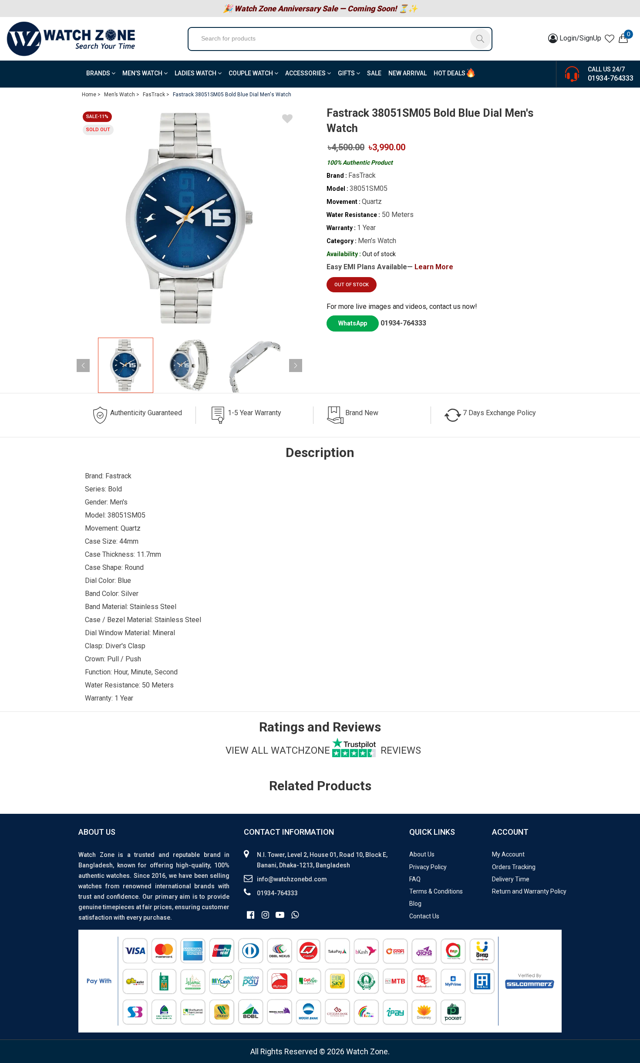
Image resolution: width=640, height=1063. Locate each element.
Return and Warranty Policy (529, 891)
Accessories (306, 73)
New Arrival (407, 73)
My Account (508, 854)
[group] (189, 218)
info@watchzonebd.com (292, 879)
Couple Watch (251, 73)
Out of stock (351, 285)
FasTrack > (156, 94)
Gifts (347, 73)
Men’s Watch (143, 73)
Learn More (433, 267)
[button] (295, 365)
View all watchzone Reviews (323, 750)
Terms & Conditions (436, 891)
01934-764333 (610, 78)
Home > (91, 94)
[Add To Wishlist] (287, 120)
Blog (415, 903)
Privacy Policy (428, 866)
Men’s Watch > (121, 94)
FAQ (415, 879)
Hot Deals (449, 73)
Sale (374, 73)
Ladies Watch (196, 73)
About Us (422, 854)
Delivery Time (510, 879)
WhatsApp (352, 323)
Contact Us (424, 916)
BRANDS (98, 73)
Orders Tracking (514, 866)
